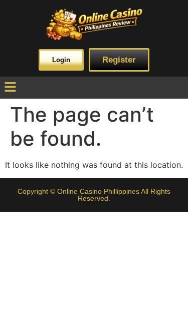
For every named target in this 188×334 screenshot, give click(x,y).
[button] (10, 87)
